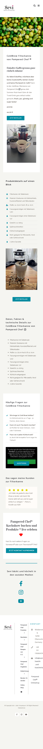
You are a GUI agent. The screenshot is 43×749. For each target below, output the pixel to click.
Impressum (22, 706)
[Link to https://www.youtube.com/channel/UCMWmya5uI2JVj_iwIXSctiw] (21, 601)
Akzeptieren (21, 463)
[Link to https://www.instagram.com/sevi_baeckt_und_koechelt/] (21, 592)
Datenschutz (21, 708)
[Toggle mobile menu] (39, 6)
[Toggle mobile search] (35, 6)
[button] (8, 143)
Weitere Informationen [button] (21, 466)
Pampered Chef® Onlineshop (35, 679)
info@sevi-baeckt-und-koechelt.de (37, 663)
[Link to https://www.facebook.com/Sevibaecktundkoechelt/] (21, 583)
